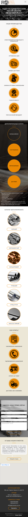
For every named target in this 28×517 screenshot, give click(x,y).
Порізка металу (14, 134)
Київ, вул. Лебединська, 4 (14, 494)
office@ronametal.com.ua (14, 505)
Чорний (14, 229)
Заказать (14, 433)
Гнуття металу (14, 149)
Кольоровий (14, 267)
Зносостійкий (14, 323)
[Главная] (8, 2)
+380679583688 (14, 501)
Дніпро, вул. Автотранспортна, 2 (14, 496)
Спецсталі (14, 304)
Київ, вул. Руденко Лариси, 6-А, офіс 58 (14, 490)
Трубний (14, 286)
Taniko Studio (18, 515)
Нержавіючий (14, 248)
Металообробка (14, 165)
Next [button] (25, 12)
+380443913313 (14, 503)
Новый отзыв (14, 459)
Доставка (14, 181)
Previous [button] (2, 12)
